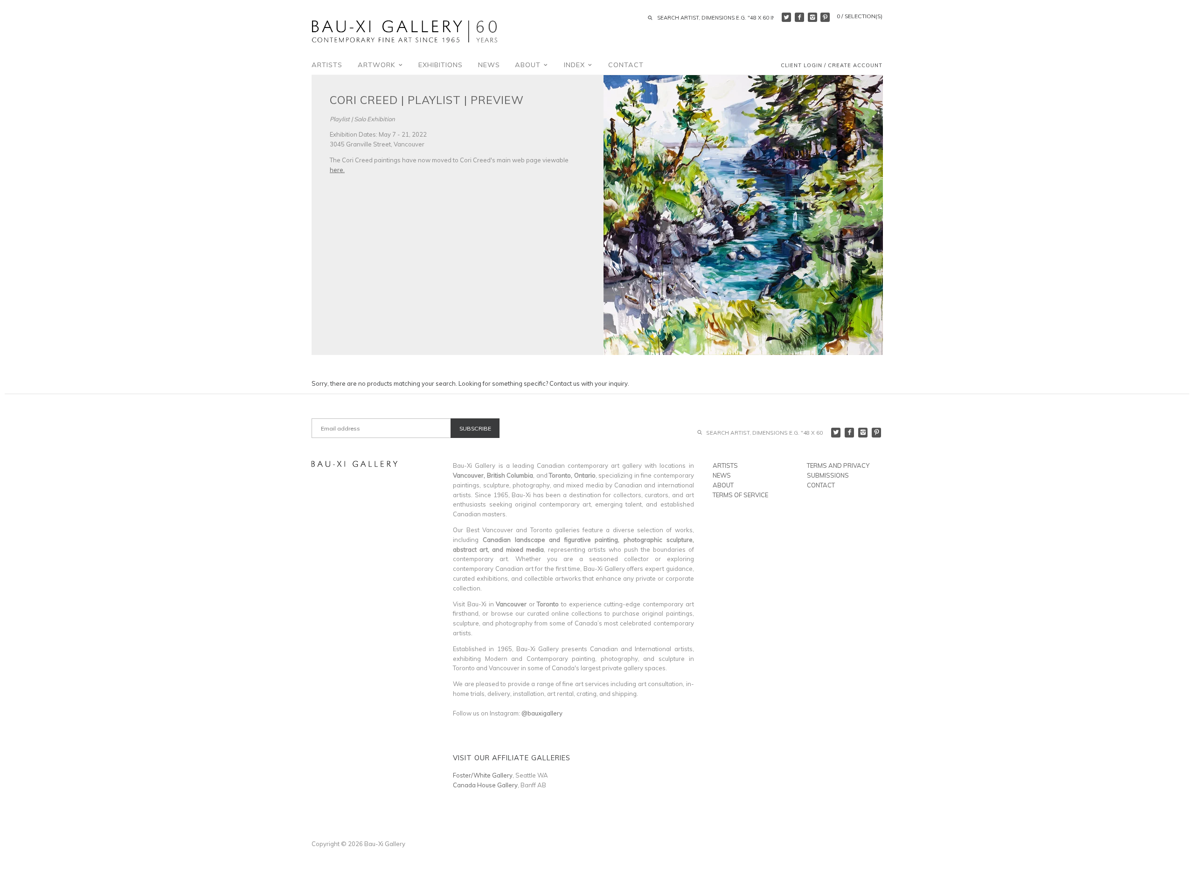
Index (575, 65)
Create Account (855, 66)
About (529, 65)
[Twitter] (786, 17)
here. (337, 170)
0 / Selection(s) (859, 16)
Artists (327, 65)
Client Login (801, 66)
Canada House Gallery (485, 785)
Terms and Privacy (838, 465)
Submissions (828, 475)
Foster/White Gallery (483, 775)
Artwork (378, 65)
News (489, 65)
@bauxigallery (541, 713)
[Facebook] (799, 17)
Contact (626, 65)
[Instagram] (812, 17)
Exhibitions (440, 65)
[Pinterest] (825, 17)
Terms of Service (740, 495)
